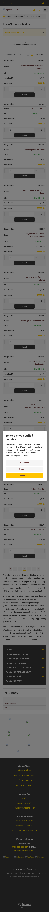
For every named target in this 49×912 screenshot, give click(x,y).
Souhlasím (24, 475)
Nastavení (24, 462)
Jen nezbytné (24, 469)
